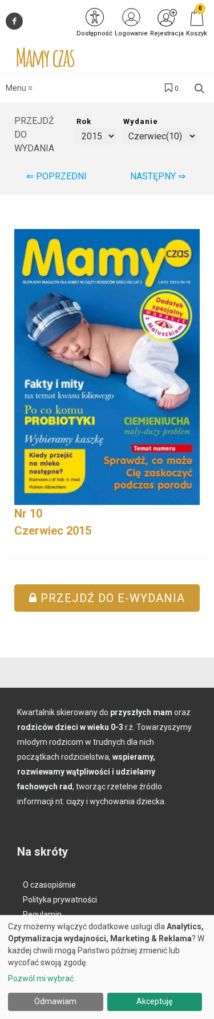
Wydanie (140, 121)
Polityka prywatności (60, 899)
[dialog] (107, 967)
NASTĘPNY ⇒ (157, 176)
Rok (83, 121)
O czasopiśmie (49, 884)
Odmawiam (55, 1001)
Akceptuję (154, 1001)
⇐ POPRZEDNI (56, 176)
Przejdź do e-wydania (111, 598)
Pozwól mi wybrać (41, 978)
